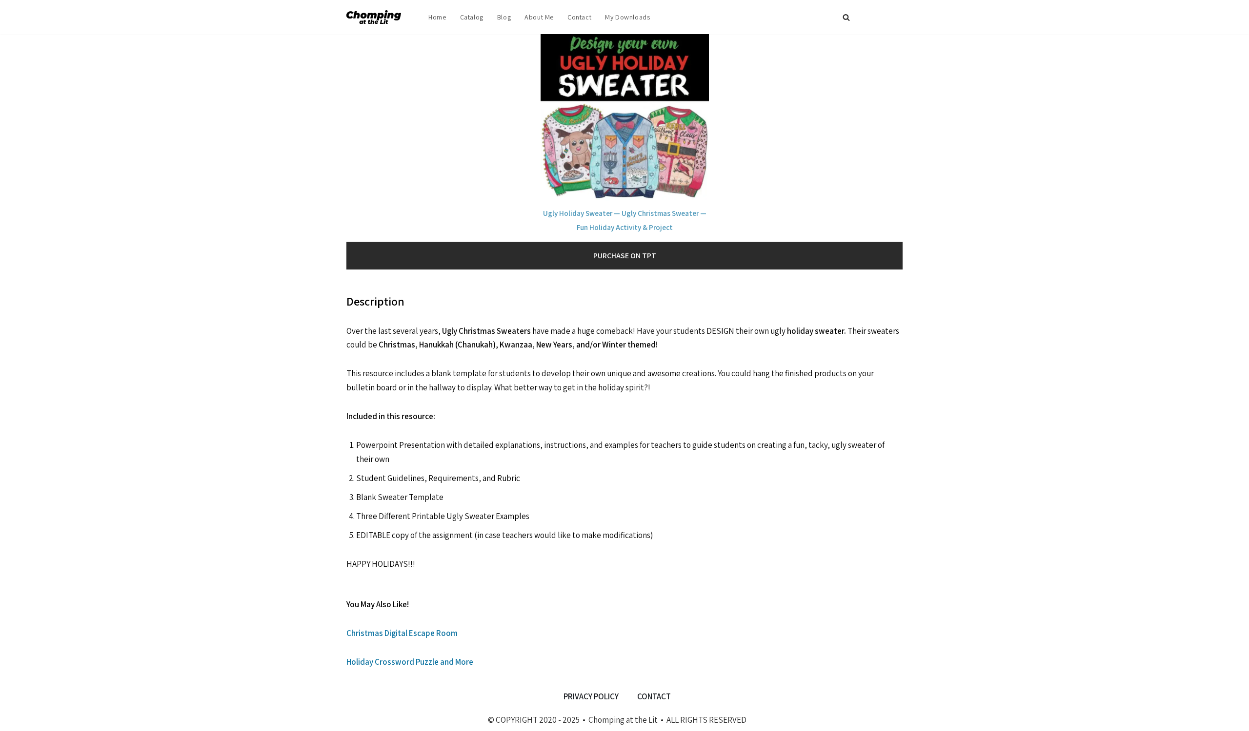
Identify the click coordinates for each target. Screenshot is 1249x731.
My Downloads (627, 17)
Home (437, 17)
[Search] (846, 17)
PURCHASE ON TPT (624, 255)
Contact (579, 17)
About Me (539, 17)
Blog (504, 17)
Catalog (471, 17)
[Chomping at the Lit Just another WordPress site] (376, 16)
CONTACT (654, 696)
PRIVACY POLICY (591, 696)
